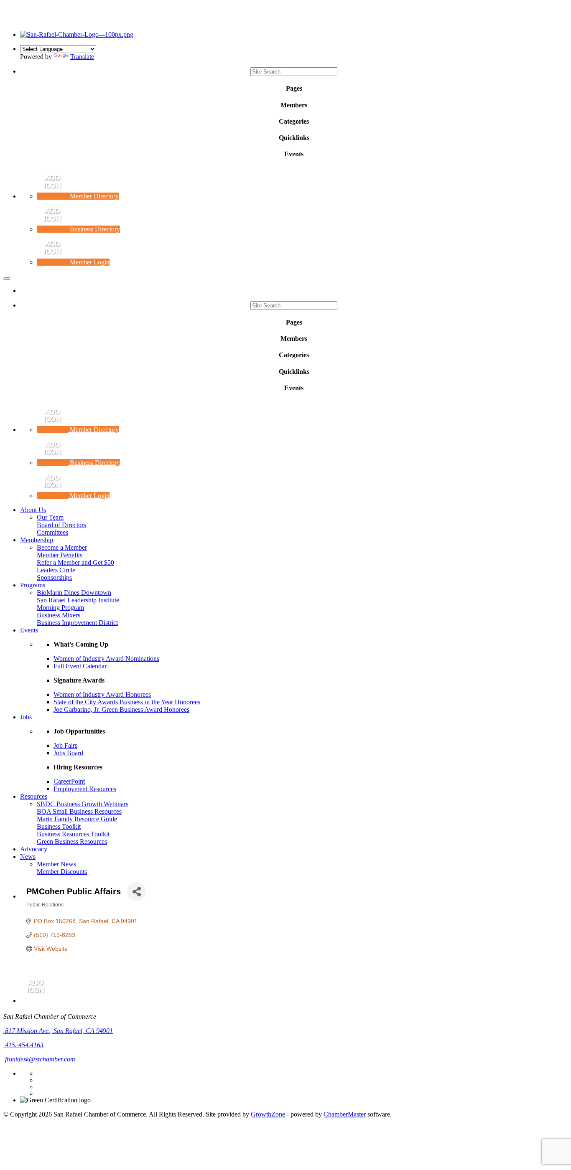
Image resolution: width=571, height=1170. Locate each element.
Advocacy (33, 849)
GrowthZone (268, 1114)
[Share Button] (136, 891)
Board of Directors (61, 524)
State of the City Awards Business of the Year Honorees (127, 702)
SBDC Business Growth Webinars (82, 803)
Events (29, 630)
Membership (36, 539)
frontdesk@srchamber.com (39, 1059)
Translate (82, 56)
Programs (32, 585)
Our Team (50, 517)
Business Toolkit (59, 826)
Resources (33, 796)
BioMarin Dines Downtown (74, 592)
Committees (52, 532)
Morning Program (60, 607)
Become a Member (62, 547)
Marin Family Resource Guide (77, 818)
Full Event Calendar (80, 666)
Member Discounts (62, 871)
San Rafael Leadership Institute (78, 600)
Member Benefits (59, 554)
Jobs (26, 717)
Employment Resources (85, 788)
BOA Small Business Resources (79, 811)
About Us (33, 509)
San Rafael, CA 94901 (59, 1030)
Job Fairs (65, 745)
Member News (56, 864)
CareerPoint (69, 781)
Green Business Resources (72, 841)
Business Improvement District (77, 622)
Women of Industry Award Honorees (102, 694)
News (28, 856)
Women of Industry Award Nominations (106, 658)
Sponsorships (54, 577)
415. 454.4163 (23, 1044)
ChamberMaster (345, 1114)
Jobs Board (68, 752)
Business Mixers (58, 615)
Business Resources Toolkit (73, 834)
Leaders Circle (56, 570)
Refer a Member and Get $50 (75, 562)
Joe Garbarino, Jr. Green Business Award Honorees (121, 709)
